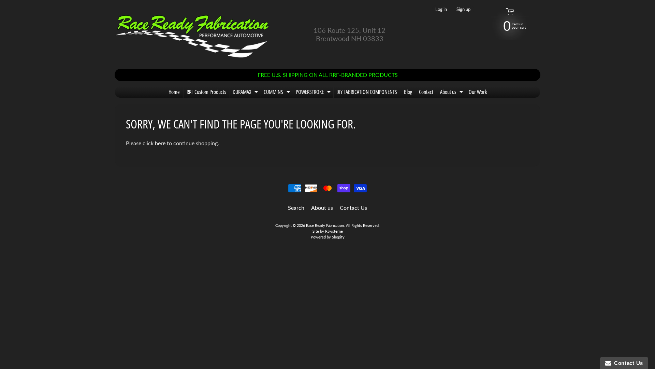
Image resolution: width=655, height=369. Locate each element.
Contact (426, 92)
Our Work (478, 92)
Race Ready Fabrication (325, 225)
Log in (441, 9)
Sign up (463, 9)
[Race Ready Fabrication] (193, 34)
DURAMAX (246, 93)
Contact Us (353, 207)
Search (296, 207)
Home (174, 92)
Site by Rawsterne (327, 231)
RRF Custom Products (206, 92)
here (160, 143)
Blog (408, 92)
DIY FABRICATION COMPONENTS (366, 92)
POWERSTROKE (314, 93)
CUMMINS (278, 93)
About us (452, 93)
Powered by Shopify (328, 237)
